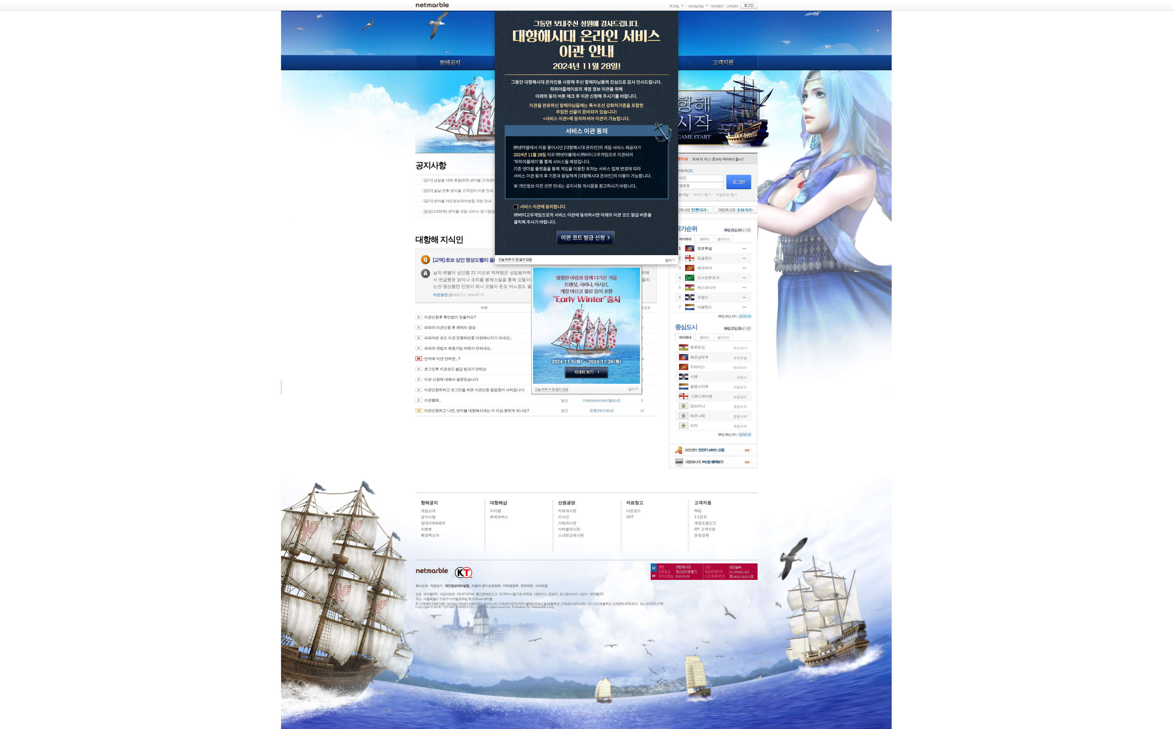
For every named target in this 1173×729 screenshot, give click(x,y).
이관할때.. (432, 400)
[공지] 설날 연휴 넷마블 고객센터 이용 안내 (458, 191)
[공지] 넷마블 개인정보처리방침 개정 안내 (457, 201)
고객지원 (723, 62)
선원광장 (566, 502)
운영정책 (701, 535)
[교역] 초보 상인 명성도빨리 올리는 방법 (473, 259)
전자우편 (527, 586)
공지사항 (428, 517)
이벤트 (426, 529)
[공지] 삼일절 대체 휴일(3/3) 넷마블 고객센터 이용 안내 (468, 180)
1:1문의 (700, 517)
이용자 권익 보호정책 (486, 586)
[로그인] (748, 5)
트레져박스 (499, 517)
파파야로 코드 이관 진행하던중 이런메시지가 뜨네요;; (467, 338)
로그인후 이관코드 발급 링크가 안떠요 (455, 369)
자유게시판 (567, 511)
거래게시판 (567, 523)
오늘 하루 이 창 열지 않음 (551, 389)
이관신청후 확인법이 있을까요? (450, 317)
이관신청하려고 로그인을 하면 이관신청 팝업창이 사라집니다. (474, 390)
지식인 (563, 517)
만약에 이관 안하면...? (442, 359)
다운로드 (633, 511)
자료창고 (634, 502)
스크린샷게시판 (571, 535)
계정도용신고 (705, 523)
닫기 (634, 274)
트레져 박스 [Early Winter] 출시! (718, 159)
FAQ (697, 511)
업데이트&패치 (433, 523)
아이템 (495, 511)
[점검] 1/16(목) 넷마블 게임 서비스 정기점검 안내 (463, 211)
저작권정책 (510, 586)
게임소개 (428, 511)
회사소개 (421, 586)
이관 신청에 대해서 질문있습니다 (451, 379)
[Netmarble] (432, 4)
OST (630, 517)
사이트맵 (541, 586)
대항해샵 (498, 502)
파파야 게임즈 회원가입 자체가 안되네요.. (458, 348)
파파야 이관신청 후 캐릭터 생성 (450, 327)
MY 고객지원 (704, 529)
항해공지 (449, 62)
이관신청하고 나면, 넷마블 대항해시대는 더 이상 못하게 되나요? (476, 410)
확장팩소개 (430, 535)
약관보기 (436, 586)
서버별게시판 (569, 529)
